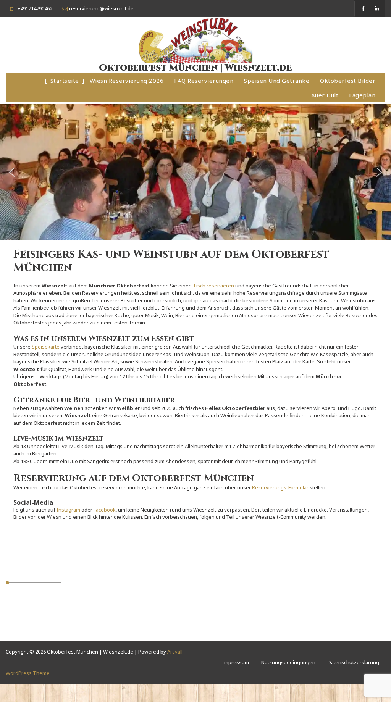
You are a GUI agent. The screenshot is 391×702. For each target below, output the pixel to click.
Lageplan (362, 95)
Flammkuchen (29, 627)
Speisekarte (46, 346)
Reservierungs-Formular (280, 487)
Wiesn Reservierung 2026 (127, 80)
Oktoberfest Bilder (347, 80)
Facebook (105, 509)
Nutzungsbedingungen (288, 662)
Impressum (235, 662)
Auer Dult (325, 95)
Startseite (64, 80)
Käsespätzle (27, 618)
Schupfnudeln (29, 608)
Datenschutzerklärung (353, 662)
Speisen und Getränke (276, 80)
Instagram (68, 509)
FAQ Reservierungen (203, 80)
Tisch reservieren (213, 285)
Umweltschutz (29, 599)
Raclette (22, 636)
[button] (12, 172)
